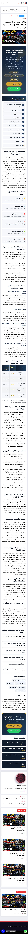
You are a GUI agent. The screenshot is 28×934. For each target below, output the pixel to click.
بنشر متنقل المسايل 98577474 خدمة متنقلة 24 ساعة (16, 854)
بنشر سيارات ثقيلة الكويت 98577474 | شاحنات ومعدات (16, 910)
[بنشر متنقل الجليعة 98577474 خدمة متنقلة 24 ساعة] (14, 820)
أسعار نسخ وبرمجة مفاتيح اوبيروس (14, 122)
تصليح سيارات (13, 687)
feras (18, 913)
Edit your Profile (20, 788)
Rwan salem (15, 15)
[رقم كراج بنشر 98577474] (3, 931)
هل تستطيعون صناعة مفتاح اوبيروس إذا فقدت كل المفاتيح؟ (14, 644)
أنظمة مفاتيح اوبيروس (17, 114)
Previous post (22, 796)
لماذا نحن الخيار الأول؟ (17, 133)
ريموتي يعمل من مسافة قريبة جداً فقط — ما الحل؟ (14, 658)
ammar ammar (20, 827)
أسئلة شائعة (20, 141)
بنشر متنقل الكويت (21, 691)
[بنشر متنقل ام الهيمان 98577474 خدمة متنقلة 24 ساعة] (14, 870)
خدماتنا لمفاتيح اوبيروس (17, 110)
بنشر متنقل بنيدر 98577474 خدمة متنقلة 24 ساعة (15, 803)
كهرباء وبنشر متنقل (20, 684)
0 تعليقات (23, 18)
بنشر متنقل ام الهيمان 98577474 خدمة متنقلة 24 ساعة (16, 879)
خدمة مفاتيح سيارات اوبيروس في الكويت (15, 105)
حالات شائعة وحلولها (17, 118)
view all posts (23, 791)
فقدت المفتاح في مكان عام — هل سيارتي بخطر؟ (14, 638)
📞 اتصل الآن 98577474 (14, 84)
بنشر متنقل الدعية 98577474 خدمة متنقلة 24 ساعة (14, 798)
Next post (23, 801)
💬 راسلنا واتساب (14, 731)
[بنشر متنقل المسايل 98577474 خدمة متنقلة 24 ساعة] (14, 845)
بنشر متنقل (22, 15)
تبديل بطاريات (10, 684)
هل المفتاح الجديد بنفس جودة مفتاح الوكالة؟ (15, 651)
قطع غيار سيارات (18, 926)
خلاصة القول (20, 145)
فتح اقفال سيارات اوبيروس (19, 680)
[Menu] (7, 3)
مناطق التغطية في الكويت (16, 137)
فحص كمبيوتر (22, 687)
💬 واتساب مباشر (14, 89)
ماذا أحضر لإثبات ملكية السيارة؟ (16, 664)
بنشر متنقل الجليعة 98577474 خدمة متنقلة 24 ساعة (16, 829)
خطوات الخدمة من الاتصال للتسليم (14, 126)
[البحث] (4, 3)
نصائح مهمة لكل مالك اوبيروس (15, 130)
